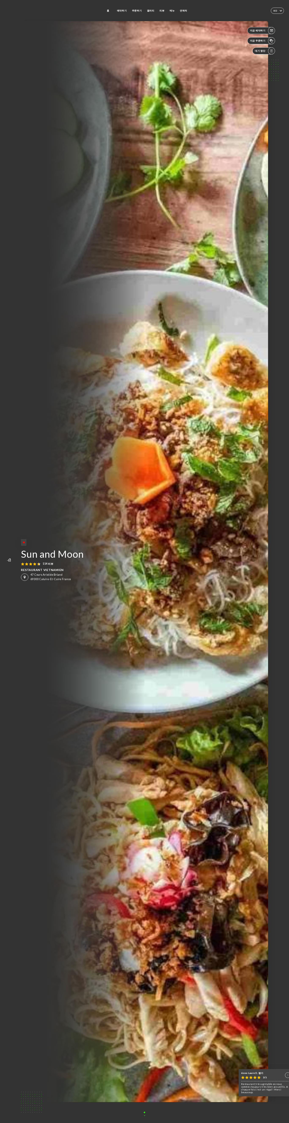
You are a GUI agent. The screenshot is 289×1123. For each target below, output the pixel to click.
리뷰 (162, 10)
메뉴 (172, 10)
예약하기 (122, 10)
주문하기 (137, 10)
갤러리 (150, 10)
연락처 (183, 10)
